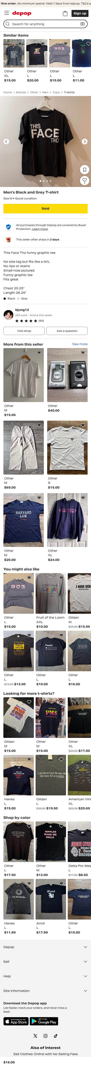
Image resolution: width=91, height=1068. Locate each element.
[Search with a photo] (82, 24)
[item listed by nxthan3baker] (18, 717)
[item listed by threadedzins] (18, 593)
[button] (51, 320)
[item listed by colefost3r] (51, 775)
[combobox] (45, 24)
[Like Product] (20, 44)
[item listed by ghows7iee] (18, 841)
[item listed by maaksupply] (51, 899)
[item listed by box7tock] (18, 899)
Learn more (40, 229)
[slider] (45, 141)
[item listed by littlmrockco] (51, 717)
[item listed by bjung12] (23, 375)
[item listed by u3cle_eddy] (18, 651)
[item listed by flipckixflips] (51, 593)
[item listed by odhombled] (51, 651)
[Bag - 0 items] (65, 13)
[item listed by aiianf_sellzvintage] (18, 775)
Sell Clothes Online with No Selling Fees (45, 1054)
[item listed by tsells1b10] (51, 841)
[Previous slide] (6, 141)
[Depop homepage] (21, 13)
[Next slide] (84, 141)
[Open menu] (6, 13)
